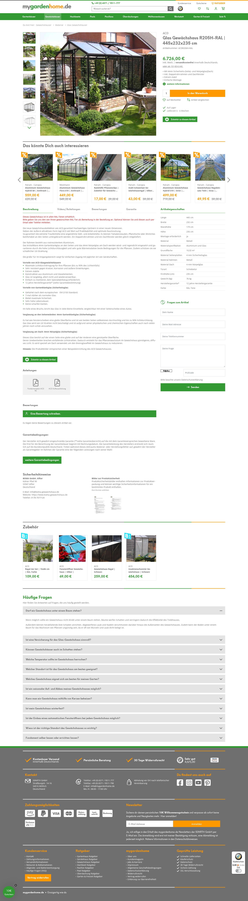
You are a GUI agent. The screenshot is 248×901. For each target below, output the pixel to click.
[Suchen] (170, 8)
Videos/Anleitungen (68, 209)
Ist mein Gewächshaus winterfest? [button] (45, 708)
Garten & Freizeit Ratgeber (90, 876)
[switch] (238, 870)
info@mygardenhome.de (103, 786)
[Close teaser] (15, 885)
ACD (165, 33)
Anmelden (196, 824)
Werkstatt (179, 16)
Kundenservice (184, 3)
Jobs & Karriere (135, 862)
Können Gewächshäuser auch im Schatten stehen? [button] (54, 649)
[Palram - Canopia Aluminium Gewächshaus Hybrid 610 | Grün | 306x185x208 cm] (176, 167)
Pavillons (109, 16)
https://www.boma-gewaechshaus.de (49, 494)
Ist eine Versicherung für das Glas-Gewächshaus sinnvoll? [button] (58, 639)
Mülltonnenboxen (156, 16)
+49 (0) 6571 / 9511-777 (107, 3)
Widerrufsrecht (135, 873)
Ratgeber (219, 3)
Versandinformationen (37, 862)
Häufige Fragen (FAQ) (36, 870)
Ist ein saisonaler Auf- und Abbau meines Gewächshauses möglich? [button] (63, 689)
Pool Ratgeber (83, 870)
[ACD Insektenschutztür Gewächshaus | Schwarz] (141, 548)
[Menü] (243, 853)
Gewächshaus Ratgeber (88, 862)
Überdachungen (130, 16)
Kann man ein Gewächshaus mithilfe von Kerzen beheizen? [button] (59, 698)
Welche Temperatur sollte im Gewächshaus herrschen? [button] (56, 659)
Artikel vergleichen (200, 100)
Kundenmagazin (135, 859)
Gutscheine (201, 3)
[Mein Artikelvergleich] (207, 9)
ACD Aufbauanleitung (57, 388)
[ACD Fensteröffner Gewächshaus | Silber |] (72, 548)
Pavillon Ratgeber (85, 867)
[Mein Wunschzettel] (199, 9)
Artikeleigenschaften (173, 209)
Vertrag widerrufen (38, 877)
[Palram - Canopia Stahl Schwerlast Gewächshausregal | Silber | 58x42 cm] (141, 167)
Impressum (133, 865)
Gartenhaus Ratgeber (87, 856)
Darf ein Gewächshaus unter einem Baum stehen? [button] (54, 610)
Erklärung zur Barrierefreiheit (142, 879)
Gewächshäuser (52, 16)
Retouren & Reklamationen (39, 865)
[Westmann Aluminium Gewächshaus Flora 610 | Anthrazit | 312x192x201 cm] (72, 167)
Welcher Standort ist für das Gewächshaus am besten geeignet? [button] (61, 669)
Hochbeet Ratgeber (86, 865)
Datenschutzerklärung (192, 379)
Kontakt (30, 856)
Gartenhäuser (29, 16)
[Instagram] (190, 783)
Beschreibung (30, 209)
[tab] (124, 610)
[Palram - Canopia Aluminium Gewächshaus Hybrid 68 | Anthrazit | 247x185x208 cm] (38, 167)
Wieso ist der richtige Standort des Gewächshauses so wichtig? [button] (61, 728)
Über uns (132, 856)
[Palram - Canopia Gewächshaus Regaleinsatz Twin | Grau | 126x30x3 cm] (210, 167)
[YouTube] (199, 783)
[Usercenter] (215, 9)
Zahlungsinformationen (37, 859)
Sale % (222, 16)
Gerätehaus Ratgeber (87, 859)
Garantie (131, 209)
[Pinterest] (208, 783)
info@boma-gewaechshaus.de (44, 492)
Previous (19, 180)
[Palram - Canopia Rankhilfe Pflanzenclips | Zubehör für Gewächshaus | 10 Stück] (107, 167)
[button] (9, 892)
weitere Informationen (177, 84)
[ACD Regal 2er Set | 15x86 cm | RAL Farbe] (38, 548)
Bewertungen (99, 209)
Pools (92, 16)
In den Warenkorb (198, 93)
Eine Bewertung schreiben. (46, 413)
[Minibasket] (223, 8)
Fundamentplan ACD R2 (36, 389)
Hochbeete (75, 16)
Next (29, 127)
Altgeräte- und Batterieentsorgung (43, 867)
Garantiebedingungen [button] (42, 460)
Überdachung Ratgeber (88, 873)
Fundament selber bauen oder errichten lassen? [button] (52, 738)
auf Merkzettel (174, 100)
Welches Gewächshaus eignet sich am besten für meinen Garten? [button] (62, 679)
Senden (195, 387)
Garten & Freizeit (201, 16)
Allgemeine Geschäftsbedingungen (144, 867)
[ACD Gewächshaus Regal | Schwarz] (107, 548)
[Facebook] (181, 783)
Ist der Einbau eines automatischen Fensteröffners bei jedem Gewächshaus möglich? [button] (73, 718)
